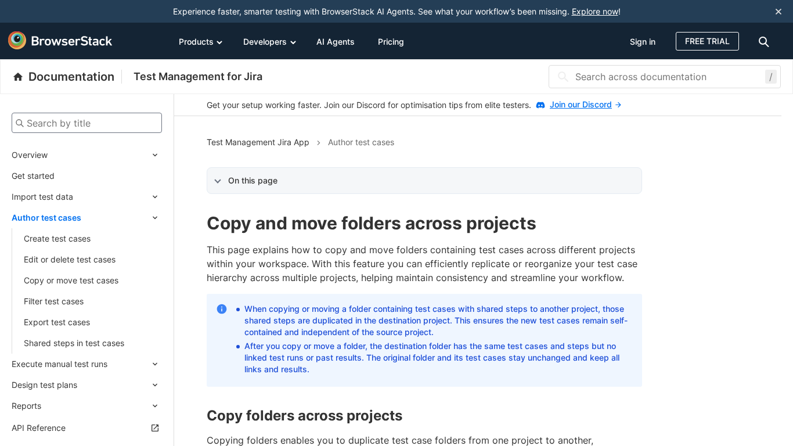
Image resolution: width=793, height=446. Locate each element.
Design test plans (44, 385)
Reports (26, 406)
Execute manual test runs (59, 364)
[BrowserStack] (60, 40)
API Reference (39, 428)
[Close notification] (778, 11)
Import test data (42, 197)
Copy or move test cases (71, 280)
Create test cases (57, 238)
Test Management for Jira (198, 76)
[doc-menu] (765, 41)
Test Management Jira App (258, 142)
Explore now (595, 11)
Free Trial (707, 41)
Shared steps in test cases (74, 343)
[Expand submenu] (105, 155)
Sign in (642, 41)
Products (196, 41)
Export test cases (57, 322)
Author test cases (46, 217)
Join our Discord (581, 104)
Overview (30, 155)
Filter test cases (54, 301)
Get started (33, 176)
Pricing (391, 41)
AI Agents (335, 41)
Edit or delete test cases (70, 259)
